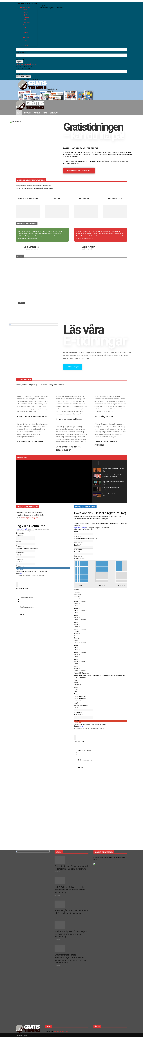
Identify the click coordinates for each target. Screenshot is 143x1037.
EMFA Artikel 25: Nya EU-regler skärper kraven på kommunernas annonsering (70, 890)
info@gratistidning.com (61, 1031)
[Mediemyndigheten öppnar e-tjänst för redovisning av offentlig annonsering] (71, 925)
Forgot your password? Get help (26, 64)
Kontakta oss (54, 113)
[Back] (45, 3)
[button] (124, 103)
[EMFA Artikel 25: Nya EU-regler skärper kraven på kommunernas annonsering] (71, 880)
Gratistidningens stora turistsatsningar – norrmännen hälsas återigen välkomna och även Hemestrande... (71, 959)
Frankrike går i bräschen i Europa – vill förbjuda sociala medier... (71, 911)
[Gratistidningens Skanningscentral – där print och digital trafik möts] (71, 290)
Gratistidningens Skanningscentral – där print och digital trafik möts (71, 867)
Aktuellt (37, 113)
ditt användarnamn (22, 52)
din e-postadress (21, 74)
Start (19, 113)
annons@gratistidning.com (29, 518)
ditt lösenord (20, 59)
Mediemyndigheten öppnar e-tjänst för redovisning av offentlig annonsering (71, 934)
